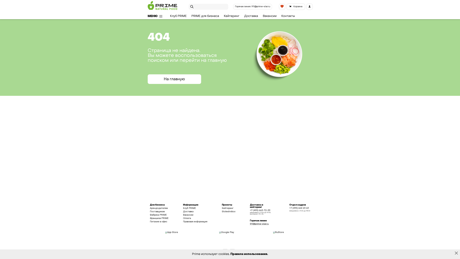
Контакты (288, 16)
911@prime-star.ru (252, 7)
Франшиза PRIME (159, 218)
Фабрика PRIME (158, 215)
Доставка (251, 16)
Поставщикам (157, 212)
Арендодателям (159, 208)
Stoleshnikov (228, 212)
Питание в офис (158, 222)
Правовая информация (195, 222)
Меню (153, 16)
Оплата (187, 218)
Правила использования (248, 254)
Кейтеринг (231, 16)
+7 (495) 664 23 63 (299, 208)
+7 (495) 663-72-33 (260, 210)
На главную (174, 79)
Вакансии (270, 16)
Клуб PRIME (178, 16)
